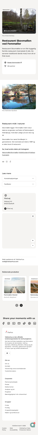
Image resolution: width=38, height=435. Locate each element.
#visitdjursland (24, 152)
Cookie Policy (4, 429)
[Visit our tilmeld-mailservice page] (19, 323)
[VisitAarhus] (10, 332)
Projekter (8, 392)
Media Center (9, 387)
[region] (19, 230)
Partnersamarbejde (11, 382)
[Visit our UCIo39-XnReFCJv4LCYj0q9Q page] (13, 323)
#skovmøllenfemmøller (10, 152)
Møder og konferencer (12, 412)
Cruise (7, 405)
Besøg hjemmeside (13, 62)
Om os (7, 363)
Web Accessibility (14, 429)
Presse (7, 384)
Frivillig (7, 407)
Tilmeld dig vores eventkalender (15, 368)
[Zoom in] (33, 240)
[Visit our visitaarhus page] (3, 323)
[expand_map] (33, 216)
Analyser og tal (9, 389)
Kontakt (7, 366)
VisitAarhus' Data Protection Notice (25, 429)
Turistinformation (10, 371)
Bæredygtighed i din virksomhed (16, 394)
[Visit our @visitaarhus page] (24, 323)
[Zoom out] (33, 245)
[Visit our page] (8, 323)
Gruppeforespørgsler (11, 410)
